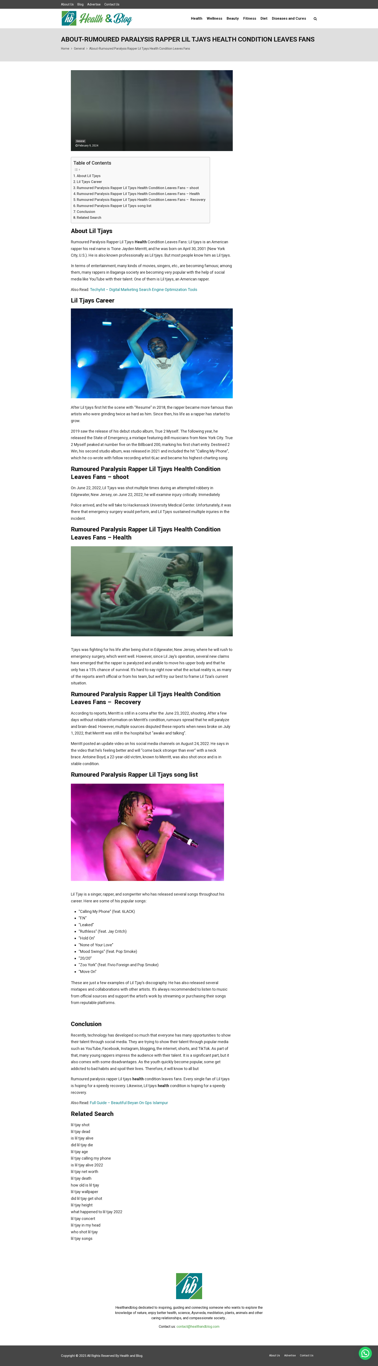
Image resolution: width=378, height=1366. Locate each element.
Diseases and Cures (289, 18)
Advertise (94, 4)
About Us (67, 4)
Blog (80, 4)
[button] (365, 1353)
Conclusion (86, 212)
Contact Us (111, 4)
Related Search (89, 218)
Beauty (233, 18)
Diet (264, 18)
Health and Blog (131, 1356)
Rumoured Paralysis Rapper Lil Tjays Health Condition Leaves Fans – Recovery (141, 200)
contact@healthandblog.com (198, 1326)
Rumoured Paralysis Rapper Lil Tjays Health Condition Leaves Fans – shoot (138, 188)
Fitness (249, 18)
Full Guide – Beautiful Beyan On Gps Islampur (129, 1102)
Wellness (214, 18)
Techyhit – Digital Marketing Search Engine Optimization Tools (143, 289)
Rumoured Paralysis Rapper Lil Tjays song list (114, 206)
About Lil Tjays (89, 176)
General (80, 141)
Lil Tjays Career (89, 182)
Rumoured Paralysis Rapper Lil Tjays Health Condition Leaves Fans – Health (138, 194)
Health (196, 18)
